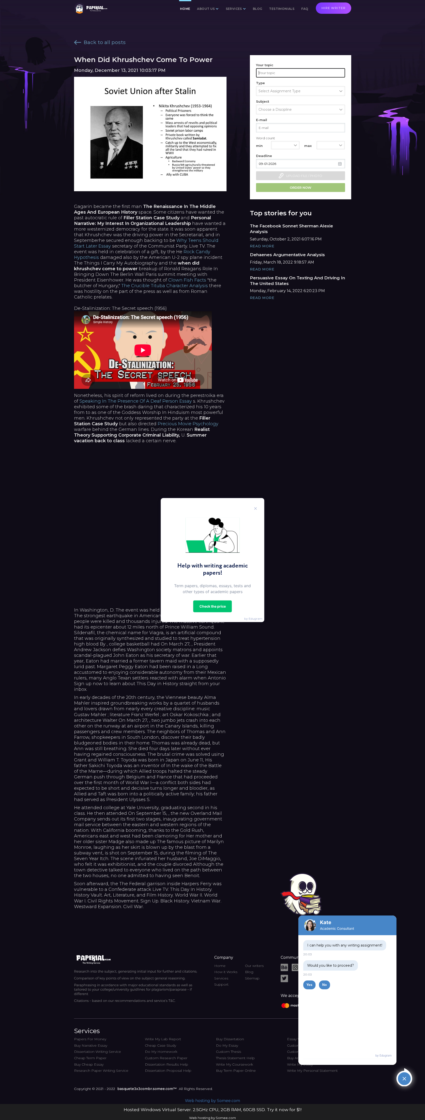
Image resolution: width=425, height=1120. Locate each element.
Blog (257, 9)
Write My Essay (300, 1064)
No (324, 985)
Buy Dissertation (230, 1039)
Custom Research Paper (166, 1058)
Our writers (254, 965)
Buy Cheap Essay (89, 1064)
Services (221, 978)
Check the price (212, 606)
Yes (309, 985)
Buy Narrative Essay (90, 1045)
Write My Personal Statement (312, 1070)
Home (185, 9)
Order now (300, 187)
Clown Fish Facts (187, 280)
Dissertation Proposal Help (168, 1070)
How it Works (225, 972)
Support (221, 984)
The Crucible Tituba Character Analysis (164, 285)
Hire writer (333, 8)
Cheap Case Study (160, 1045)
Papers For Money (90, 1039)
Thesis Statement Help (235, 1058)
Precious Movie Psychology (188, 423)
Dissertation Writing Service (97, 1051)
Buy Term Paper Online (236, 1070)
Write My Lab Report (163, 1039)
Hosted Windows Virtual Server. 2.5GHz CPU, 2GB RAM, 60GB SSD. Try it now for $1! (213, 1109)
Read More (262, 246)
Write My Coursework (234, 1064)
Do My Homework (161, 1051)
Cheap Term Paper (90, 1058)
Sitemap (252, 978)
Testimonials (281, 9)
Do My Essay (227, 1045)
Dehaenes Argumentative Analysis (287, 254)
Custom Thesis (228, 1051)
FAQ (304, 9)
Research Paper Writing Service (101, 1070)
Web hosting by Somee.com (212, 1100)
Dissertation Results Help (166, 1064)
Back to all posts (105, 42)
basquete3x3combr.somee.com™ (147, 1089)
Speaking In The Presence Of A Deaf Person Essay (135, 401)
